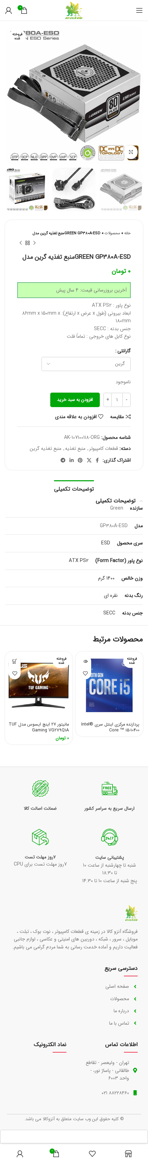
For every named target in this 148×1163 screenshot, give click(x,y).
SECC (109, 613)
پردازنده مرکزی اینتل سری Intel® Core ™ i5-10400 (110, 727)
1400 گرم (106, 578)
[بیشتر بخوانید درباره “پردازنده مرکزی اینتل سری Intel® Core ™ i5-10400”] (85, 661)
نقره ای (111, 595)
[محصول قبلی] (34, 243)
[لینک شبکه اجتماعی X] (89, 460)
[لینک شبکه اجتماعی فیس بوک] (97, 460)
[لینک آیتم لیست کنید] (109, 986)
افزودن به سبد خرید (75, 399)
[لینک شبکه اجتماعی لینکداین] (71, 460)
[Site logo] (74, 10)
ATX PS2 (78, 560)
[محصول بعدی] (20, 243)
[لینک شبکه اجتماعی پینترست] (80, 460)
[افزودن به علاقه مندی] (85, 673)
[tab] (74, 488)
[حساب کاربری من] (8, 10)
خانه (127, 233)
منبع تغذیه (75, 448)
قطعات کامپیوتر (103, 448)
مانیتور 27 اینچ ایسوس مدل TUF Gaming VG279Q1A (39, 727)
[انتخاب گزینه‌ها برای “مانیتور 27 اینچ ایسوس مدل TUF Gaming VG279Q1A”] (15, 661)
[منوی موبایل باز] (139, 10)
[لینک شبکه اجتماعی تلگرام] (63, 460)
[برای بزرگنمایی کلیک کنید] (131, 152)
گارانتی (124, 351)
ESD (105, 543)
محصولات (112, 233)
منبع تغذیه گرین (45, 448)
